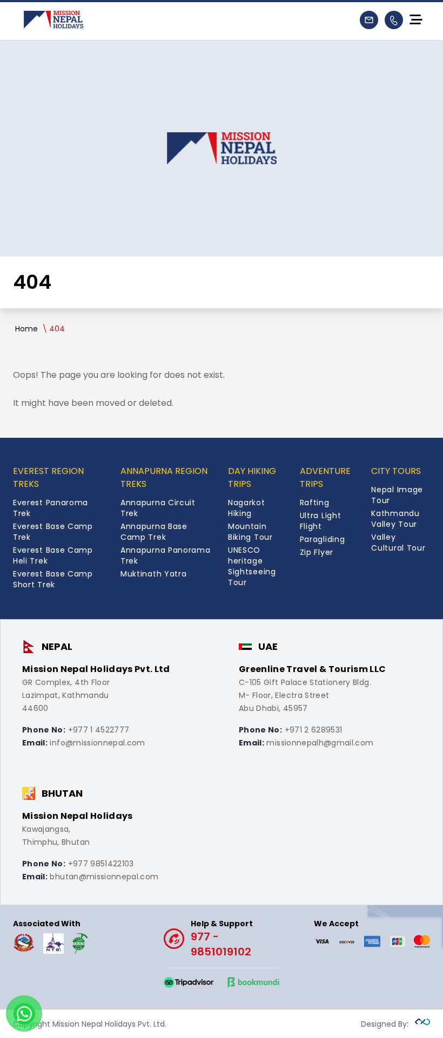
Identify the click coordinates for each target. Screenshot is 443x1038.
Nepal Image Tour (397, 495)
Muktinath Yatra (153, 573)
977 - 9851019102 (222, 938)
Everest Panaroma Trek (50, 508)
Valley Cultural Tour (398, 542)
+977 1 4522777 (99, 729)
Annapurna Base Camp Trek (153, 531)
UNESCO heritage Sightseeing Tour (252, 566)
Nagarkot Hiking (246, 508)
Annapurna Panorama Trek (165, 555)
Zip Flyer (316, 552)
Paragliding (322, 539)
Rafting (315, 502)
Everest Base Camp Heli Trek (53, 555)
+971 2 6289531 (314, 729)
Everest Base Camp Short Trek (53, 579)
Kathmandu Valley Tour (395, 519)
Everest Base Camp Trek (53, 531)
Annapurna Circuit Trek (158, 508)
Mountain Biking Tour (250, 531)
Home (26, 328)
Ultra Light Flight (320, 521)
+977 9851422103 (101, 863)
